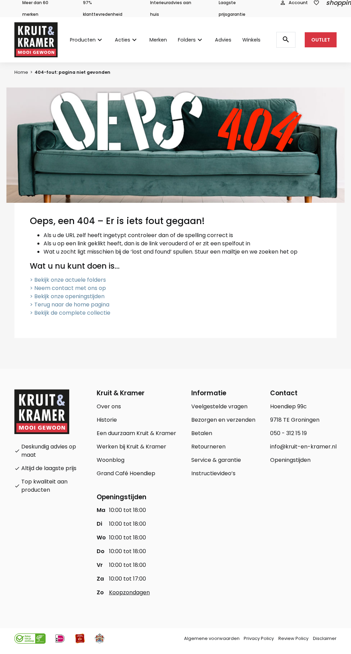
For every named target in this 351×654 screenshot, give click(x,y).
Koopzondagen (129, 592)
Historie (107, 420)
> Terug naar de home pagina (69, 304)
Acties (122, 39)
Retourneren (208, 447)
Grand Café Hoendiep (126, 473)
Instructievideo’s (213, 473)
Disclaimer (325, 638)
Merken (158, 39)
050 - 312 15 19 (288, 433)
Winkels (251, 39)
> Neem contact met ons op (68, 288)
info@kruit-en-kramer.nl (303, 447)
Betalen (201, 433)
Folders (187, 39)
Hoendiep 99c (288, 406)
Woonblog (110, 460)
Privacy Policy (259, 638)
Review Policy (293, 638)
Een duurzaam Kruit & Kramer (136, 433)
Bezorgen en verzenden (223, 420)
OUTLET (320, 39)
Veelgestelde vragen (219, 406)
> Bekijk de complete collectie (70, 313)
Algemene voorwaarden (212, 638)
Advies (223, 39)
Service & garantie (216, 460)
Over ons (109, 406)
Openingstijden (290, 460)
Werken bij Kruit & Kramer (131, 447)
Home (21, 72)
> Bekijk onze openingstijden (67, 296)
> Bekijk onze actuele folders (68, 280)
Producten (83, 39)
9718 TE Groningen (294, 420)
